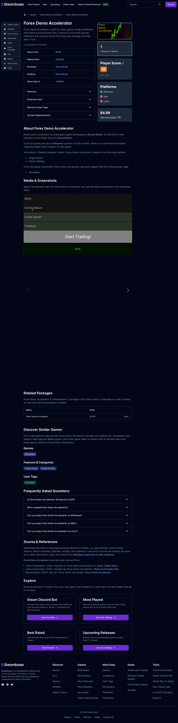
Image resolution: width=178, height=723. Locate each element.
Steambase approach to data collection (93, 554)
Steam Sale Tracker (138, 670)
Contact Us (108, 717)
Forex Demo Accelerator (51, 14)
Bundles (57, 686)
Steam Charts (60, 692)
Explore (171, 4)
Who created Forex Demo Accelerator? (47, 507)
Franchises (108, 697)
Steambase (6, 671)
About (97, 717)
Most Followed (85, 681)
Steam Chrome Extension (89, 4)
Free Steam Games (138, 684)
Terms (77, 717)
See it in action (48, 617)
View (126, 416)
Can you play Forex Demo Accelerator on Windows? (54, 515)
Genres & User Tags (37, 107)
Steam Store (110, 565)
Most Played (34, 4)
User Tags (108, 681)
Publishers (108, 692)
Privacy (67, 717)
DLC (55, 675)
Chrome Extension (162, 670)
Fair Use (87, 717)
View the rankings (104, 617)
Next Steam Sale (161, 686)
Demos (56, 681)
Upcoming (55, 4)
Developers (109, 686)
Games (33, 14)
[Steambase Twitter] (12, 684)
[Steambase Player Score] (123, 63)
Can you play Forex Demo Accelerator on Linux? (52, 531)
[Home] (25, 15)
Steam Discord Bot (163, 675)
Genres (106, 670)
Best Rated (83, 670)
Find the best (48, 648)
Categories (108, 675)
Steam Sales (69, 4)
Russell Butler (62, 67)
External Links (34, 99)
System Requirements (38, 115)
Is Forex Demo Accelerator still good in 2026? (51, 499)
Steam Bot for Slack (163, 681)
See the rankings (104, 648)
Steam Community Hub (106, 569)
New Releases (85, 686)
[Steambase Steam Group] (7, 684)
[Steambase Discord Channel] (2, 684)
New (45, 4)
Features (31, 91)
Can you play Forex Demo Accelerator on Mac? (51, 523)
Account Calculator (163, 692)
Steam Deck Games (88, 697)
